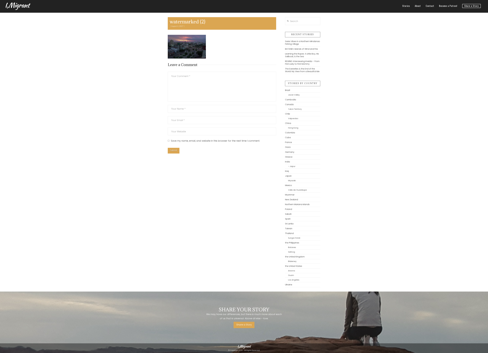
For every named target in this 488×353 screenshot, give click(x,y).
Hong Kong (293, 128)
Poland (288, 209)
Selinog (291, 252)
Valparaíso (293, 118)
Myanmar (289, 194)
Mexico (288, 185)
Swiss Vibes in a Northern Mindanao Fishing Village (302, 42)
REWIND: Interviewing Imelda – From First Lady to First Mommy (302, 62)
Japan (288, 175)
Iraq (287, 171)
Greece (288, 156)
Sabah (288, 214)
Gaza (288, 147)
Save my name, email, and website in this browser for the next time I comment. (215, 140)
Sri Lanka (289, 223)
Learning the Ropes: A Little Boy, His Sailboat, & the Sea (302, 55)
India (287, 161)
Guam (291, 275)
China (288, 123)
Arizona (291, 270)
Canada (289, 104)
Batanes (292, 247)
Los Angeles (293, 280)
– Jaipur (291, 166)
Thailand (289, 233)
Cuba (288, 137)
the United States (293, 266)
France (288, 142)
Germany (289, 152)
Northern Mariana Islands (297, 204)
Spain (288, 218)
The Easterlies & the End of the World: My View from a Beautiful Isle (302, 70)
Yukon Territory (295, 109)
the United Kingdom (295, 256)
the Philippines (292, 242)
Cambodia (290, 99)
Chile (287, 113)
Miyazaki (292, 180)
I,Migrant (17, 5)
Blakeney (292, 261)
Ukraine (288, 284)
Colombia (290, 132)
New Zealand (291, 199)
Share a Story (244, 324)
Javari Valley (294, 95)
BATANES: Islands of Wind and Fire (301, 48)
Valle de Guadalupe (297, 190)
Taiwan (288, 228)
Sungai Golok (294, 238)
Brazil (287, 90)
